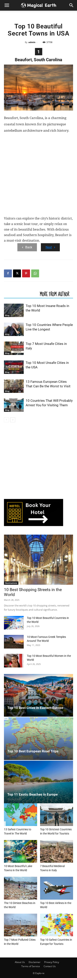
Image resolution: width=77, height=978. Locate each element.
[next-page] (12, 419)
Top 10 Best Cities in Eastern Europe (35, 708)
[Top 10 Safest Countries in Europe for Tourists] (56, 925)
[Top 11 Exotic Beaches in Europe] (38, 782)
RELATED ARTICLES (20, 294)
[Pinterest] (26, 273)
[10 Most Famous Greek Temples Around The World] (14, 642)
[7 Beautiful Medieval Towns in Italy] (56, 851)
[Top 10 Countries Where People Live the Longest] (14, 329)
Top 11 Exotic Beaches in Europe (32, 794)
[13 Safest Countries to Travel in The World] (20, 814)
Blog (7, 315)
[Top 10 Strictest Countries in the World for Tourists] (56, 814)
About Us (20, 962)
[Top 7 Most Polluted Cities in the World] (20, 925)
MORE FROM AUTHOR (54, 294)
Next (49, 247)
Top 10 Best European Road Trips (32, 751)
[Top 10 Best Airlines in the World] (56, 888)
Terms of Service (30, 966)
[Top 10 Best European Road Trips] (38, 738)
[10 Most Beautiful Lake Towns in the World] (20, 851)
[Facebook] (8, 273)
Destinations (11, 583)
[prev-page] (6, 419)
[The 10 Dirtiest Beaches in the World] (20, 888)
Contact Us (50, 966)
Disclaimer (34, 962)
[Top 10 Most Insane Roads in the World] (14, 310)
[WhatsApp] (35, 273)
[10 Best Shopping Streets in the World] (38, 560)
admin (31, 42)
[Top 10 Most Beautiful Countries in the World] (14, 623)
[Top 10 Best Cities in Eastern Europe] (38, 695)
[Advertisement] (38, 175)
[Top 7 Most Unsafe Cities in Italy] (14, 348)
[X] (17, 273)
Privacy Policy (51, 962)
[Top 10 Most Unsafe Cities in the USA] (14, 367)
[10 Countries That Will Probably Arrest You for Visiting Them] (14, 405)
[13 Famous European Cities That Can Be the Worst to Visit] (14, 386)
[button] (71, 5)
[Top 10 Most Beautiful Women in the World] (14, 660)
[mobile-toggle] (6, 5)
